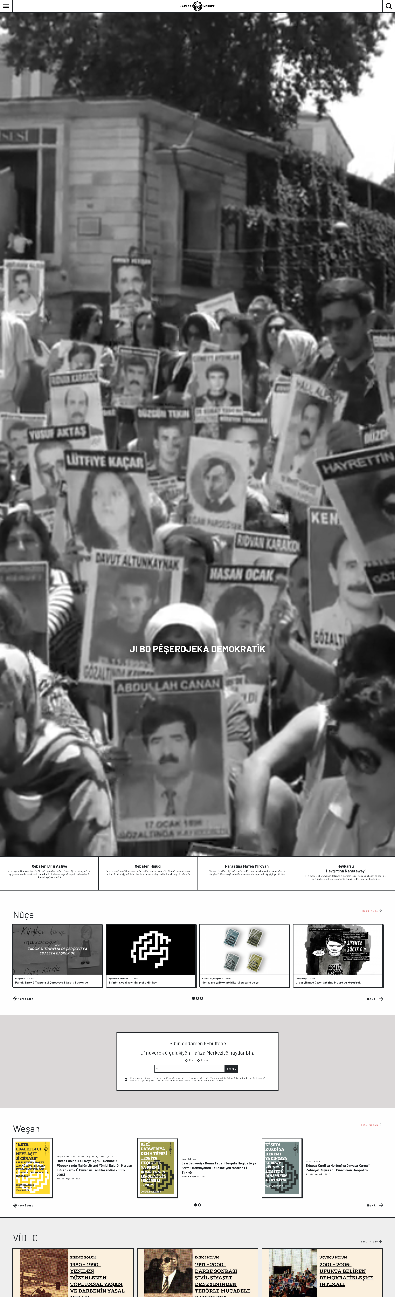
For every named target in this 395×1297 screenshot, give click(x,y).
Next (371, 999)
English (204, 1060)
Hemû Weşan (369, 1124)
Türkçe (192, 1060)
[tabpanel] (57, 955)
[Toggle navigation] (6, 6)
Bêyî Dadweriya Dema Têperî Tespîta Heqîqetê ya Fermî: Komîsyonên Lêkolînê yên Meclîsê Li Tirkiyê (218, 1167)
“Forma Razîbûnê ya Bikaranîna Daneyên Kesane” (183, 1080)
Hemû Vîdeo (369, 1241)
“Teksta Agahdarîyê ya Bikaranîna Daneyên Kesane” (237, 1078)
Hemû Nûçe (370, 910)
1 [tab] (193, 998)
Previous (24, 999)
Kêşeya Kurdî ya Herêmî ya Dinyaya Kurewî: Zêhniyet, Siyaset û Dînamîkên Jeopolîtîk (338, 1167)
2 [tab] (197, 998)
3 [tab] (201, 998)
